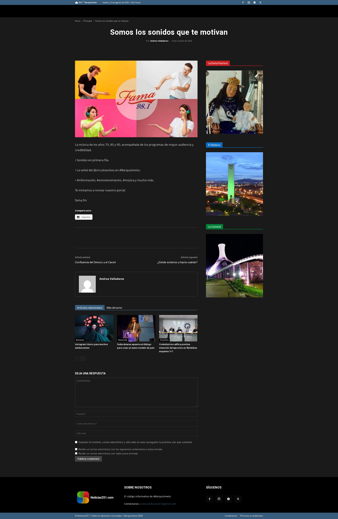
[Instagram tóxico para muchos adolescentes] (94, 328)
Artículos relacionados (89, 307)
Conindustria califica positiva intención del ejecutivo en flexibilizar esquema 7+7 (178, 348)
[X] (260, 2)
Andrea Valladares (159, 40)
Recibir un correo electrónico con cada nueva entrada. (108, 453)
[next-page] (83, 358)
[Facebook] (243, 2)
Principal (87, 20)
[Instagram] (248, 2)
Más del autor (114, 307)
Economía (164, 340)
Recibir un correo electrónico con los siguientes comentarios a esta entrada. (121, 449)
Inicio (77, 20)
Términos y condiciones (251, 515)
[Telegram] (254, 2)
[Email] (177, 48)
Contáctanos (231, 515)
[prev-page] (77, 358)
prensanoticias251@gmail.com (158, 503)
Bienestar (80, 340)
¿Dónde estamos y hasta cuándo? (177, 262)
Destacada (122, 340)
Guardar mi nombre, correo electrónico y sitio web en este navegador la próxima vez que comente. (136, 442)
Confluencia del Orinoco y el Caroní (95, 262)
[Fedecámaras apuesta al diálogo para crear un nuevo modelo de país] (136, 328)
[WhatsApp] (169, 48)
